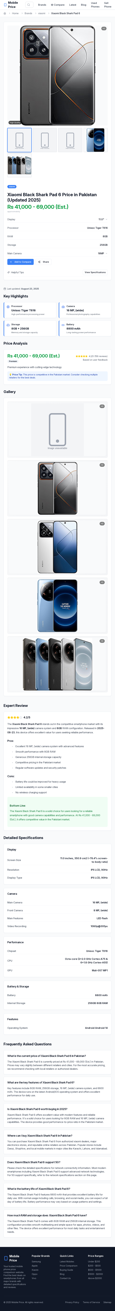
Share (46, 262)
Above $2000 (95, 1278)
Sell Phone (107, 4)
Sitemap (107, 1302)
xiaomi (41, 13)
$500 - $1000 (95, 1270)
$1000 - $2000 (95, 1274)
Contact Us (65, 1278)
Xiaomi (35, 1270)
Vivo (34, 1278)
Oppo (34, 1274)
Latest (72, 4)
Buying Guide (66, 1270)
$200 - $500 (94, 1265)
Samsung (36, 1261)
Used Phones (95, 4)
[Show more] (106, 219)
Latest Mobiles (67, 1261)
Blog (83, 4)
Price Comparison (68, 1265)
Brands (42, 4)
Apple (35, 1265)
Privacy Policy (72, 1302)
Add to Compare (23, 262)
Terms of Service (91, 1302)
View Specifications (95, 272)
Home (15, 13)
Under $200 (94, 1261)
